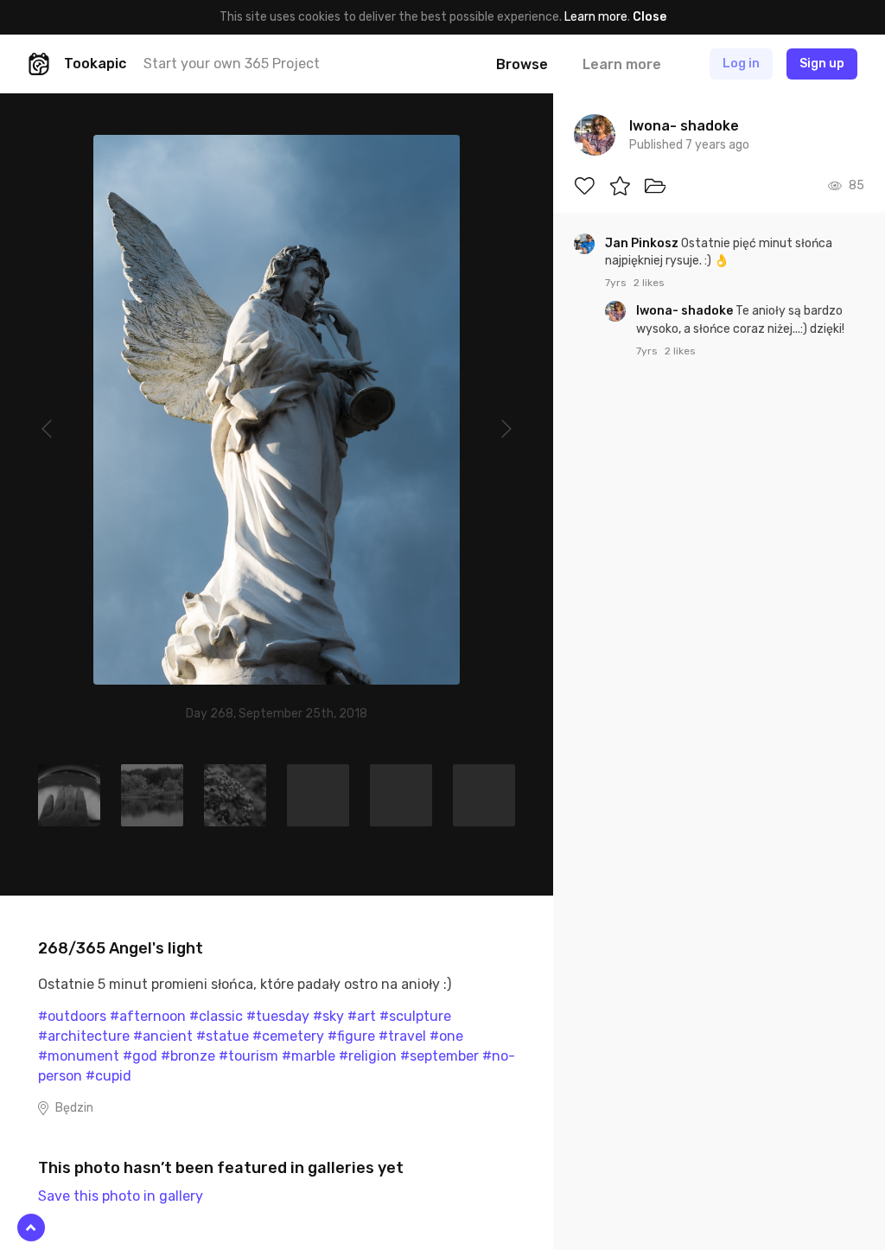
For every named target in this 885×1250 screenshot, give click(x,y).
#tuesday (277, 1016)
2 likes (649, 283)
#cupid (108, 1076)
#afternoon (148, 1016)
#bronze (188, 1056)
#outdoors (72, 1016)
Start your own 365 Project (231, 63)
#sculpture (415, 1016)
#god (140, 1056)
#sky (328, 1016)
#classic (216, 1016)
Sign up (821, 63)
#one (446, 1036)
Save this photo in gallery (120, 1196)
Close (649, 17)
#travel (402, 1036)
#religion (368, 1056)
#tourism (248, 1056)
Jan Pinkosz (643, 243)
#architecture (84, 1036)
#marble (308, 1056)
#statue (222, 1036)
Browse (522, 64)
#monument (78, 1056)
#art (361, 1016)
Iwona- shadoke (685, 310)
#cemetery (288, 1036)
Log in (741, 63)
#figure (351, 1036)
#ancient (163, 1036)
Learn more (595, 17)
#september (439, 1056)
